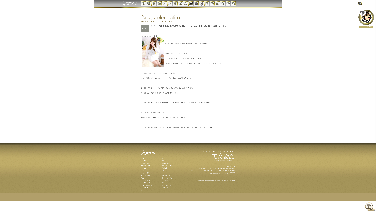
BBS (163, 173)
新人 (142, 178)
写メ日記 (143, 160)
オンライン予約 (146, 175)
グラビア (143, 170)
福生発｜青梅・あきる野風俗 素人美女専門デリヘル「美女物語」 (212, 180)
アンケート (165, 183)
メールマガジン (146, 183)
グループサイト (166, 185)
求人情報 (164, 168)
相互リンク (144, 190)
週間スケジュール (146, 165)
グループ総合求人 (146, 185)
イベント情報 (145, 163)
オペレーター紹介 (167, 178)
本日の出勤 (165, 163)
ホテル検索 (165, 180)
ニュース (164, 158)
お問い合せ (165, 188)
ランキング (144, 168)
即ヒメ (164, 160)
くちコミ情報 (145, 173)
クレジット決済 (146, 180)
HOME (143, 158)
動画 (163, 170)
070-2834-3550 (230, 164)
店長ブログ (144, 188)
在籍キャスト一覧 (167, 165)
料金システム (166, 175)
